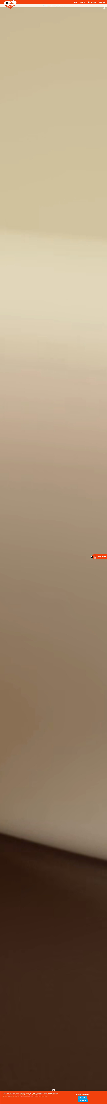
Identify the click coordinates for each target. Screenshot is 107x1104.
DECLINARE (82, 1097)
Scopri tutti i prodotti (51, 6)
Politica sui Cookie (42, 1096)
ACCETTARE (83, 1100)
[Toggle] (92, 557)
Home (43, 6)
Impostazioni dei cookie (82, 1094)
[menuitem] (76, 2)
